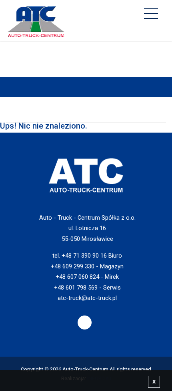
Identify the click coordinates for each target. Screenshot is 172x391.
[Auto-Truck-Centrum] (36, 20)
